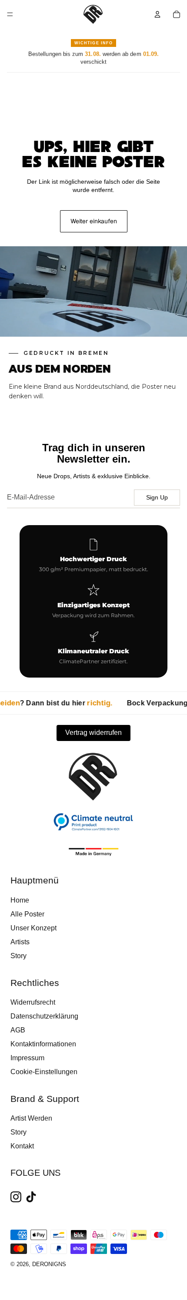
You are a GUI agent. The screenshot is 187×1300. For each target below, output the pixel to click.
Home (19, 900)
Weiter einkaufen (93, 221)
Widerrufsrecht (32, 1002)
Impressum (27, 1058)
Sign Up (157, 497)
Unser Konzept (33, 928)
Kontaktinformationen (43, 1044)
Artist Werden (31, 1118)
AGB (17, 1030)
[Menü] (10, 14)
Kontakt (22, 1146)
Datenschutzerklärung (44, 1016)
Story (18, 955)
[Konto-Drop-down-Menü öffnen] (157, 14)
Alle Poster (27, 914)
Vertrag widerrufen (93, 732)
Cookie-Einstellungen (43, 1071)
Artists (20, 942)
